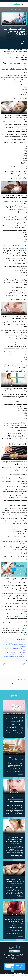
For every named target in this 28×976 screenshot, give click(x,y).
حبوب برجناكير (15, 497)
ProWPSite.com (21, 973)
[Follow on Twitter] (11, 1)
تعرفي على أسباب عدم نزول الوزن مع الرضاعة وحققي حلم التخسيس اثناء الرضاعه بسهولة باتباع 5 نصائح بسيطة (15, 839)
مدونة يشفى (18, 9)
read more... (20, 735)
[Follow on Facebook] (12, 1)
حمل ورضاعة (12, 9)
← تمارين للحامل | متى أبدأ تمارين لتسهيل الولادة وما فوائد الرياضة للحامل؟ (14, 657)
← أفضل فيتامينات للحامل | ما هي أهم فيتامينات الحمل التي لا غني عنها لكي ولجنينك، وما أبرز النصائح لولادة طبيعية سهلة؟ (14, 644)
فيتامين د (23, 249)
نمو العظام (19, 292)
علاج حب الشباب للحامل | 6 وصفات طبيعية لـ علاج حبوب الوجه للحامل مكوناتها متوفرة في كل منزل (16, 799)
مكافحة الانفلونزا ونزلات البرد (16, 435)
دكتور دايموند (24, 630)
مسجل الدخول (17, 687)
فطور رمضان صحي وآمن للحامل (16, 758)
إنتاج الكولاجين (21, 438)
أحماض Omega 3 (15, 467)
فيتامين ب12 (17, 593)
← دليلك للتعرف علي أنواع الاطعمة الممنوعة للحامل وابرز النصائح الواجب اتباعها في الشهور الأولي (14, 653)
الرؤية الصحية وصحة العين (17, 530)
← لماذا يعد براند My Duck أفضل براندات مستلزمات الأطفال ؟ (15, 649)
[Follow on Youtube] (8, 1)
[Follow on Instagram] (9, 1)
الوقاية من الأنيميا (22, 208)
